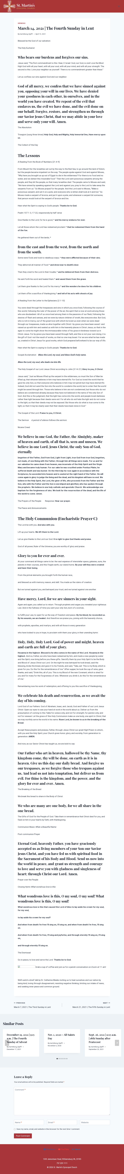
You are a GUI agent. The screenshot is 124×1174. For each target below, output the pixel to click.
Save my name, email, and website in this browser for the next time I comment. (48, 1129)
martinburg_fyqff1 (26, 34)
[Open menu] (119, 6)
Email (51, 1122)
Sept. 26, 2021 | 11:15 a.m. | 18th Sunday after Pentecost (102, 1038)
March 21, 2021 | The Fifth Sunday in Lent (91, 1005)
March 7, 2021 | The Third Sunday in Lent (32, 1005)
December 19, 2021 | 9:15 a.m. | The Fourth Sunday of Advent (20, 1038)
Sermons (21, 23)
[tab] (57, 1058)
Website (85, 1122)
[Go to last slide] (7, 1043)
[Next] (117, 1043)
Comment (20, 1089)
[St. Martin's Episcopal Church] (19, 6)
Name (18, 1122)
